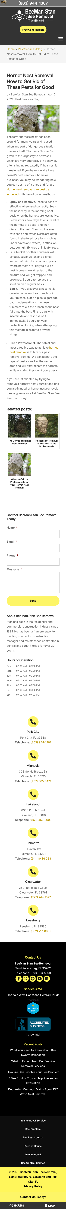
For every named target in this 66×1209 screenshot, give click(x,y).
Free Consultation (33, 29)
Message (14, 569)
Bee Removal (33, 1154)
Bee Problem (33, 1128)
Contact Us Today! (33, 1197)
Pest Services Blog (27, 99)
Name (12, 527)
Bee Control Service (33, 1162)
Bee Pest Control (33, 1137)
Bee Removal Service (33, 1120)
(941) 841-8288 (41, 858)
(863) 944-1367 (41, 742)
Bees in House (33, 1145)
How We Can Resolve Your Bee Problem (33, 1072)
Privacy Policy (33, 1186)
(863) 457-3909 (41, 820)
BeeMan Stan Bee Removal (28, 94)
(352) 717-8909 (41, 931)
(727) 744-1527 (41, 897)
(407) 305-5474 (41, 781)
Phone (12, 555)
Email (12, 541)
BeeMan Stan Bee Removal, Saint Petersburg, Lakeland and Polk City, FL (33, 1176)
